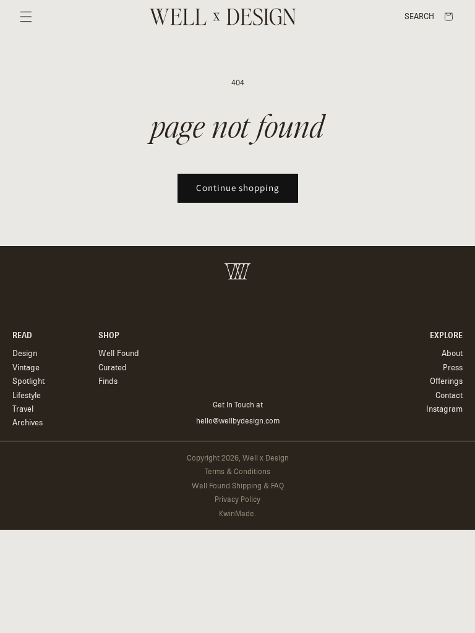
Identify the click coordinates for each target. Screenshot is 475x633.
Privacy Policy (237, 499)
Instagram (444, 409)
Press (453, 367)
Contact (449, 395)
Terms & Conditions (237, 471)
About (452, 353)
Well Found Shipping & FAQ (238, 486)
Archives (27, 422)
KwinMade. (237, 513)
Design (24, 353)
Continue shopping (238, 187)
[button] (26, 16)
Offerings (446, 381)
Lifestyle (26, 395)
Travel (22, 409)
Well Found (118, 353)
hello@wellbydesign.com (238, 421)
